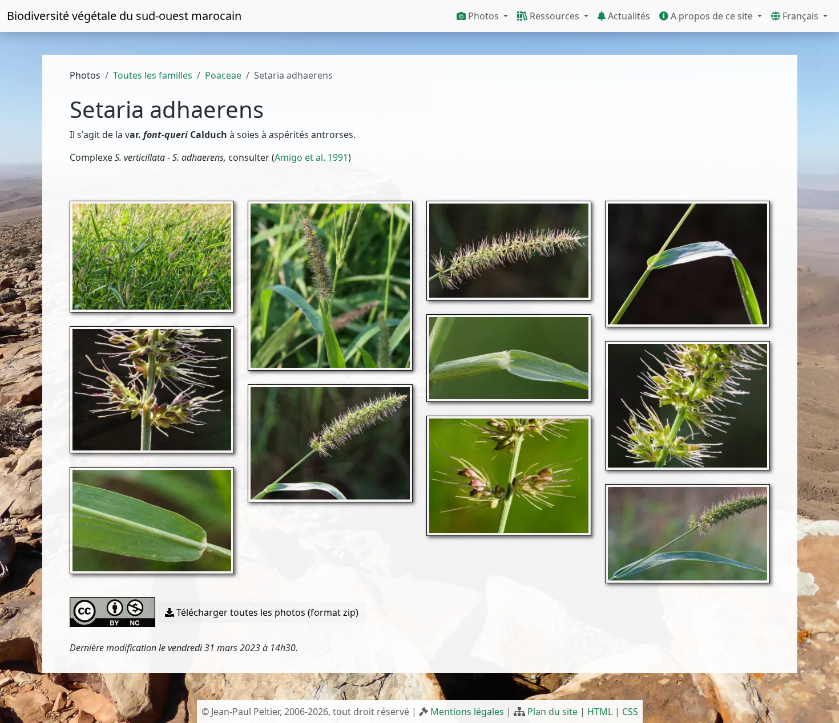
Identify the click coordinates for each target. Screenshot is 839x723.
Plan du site (552, 711)
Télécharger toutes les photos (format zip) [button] (266, 612)
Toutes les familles (152, 75)
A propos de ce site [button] (711, 16)
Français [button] (800, 16)
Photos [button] (483, 16)
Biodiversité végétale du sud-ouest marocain (124, 15)
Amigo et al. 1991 (311, 157)
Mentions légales (467, 711)
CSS (630, 711)
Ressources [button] (554, 16)
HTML (599, 711)
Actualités (628, 16)
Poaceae (223, 75)
